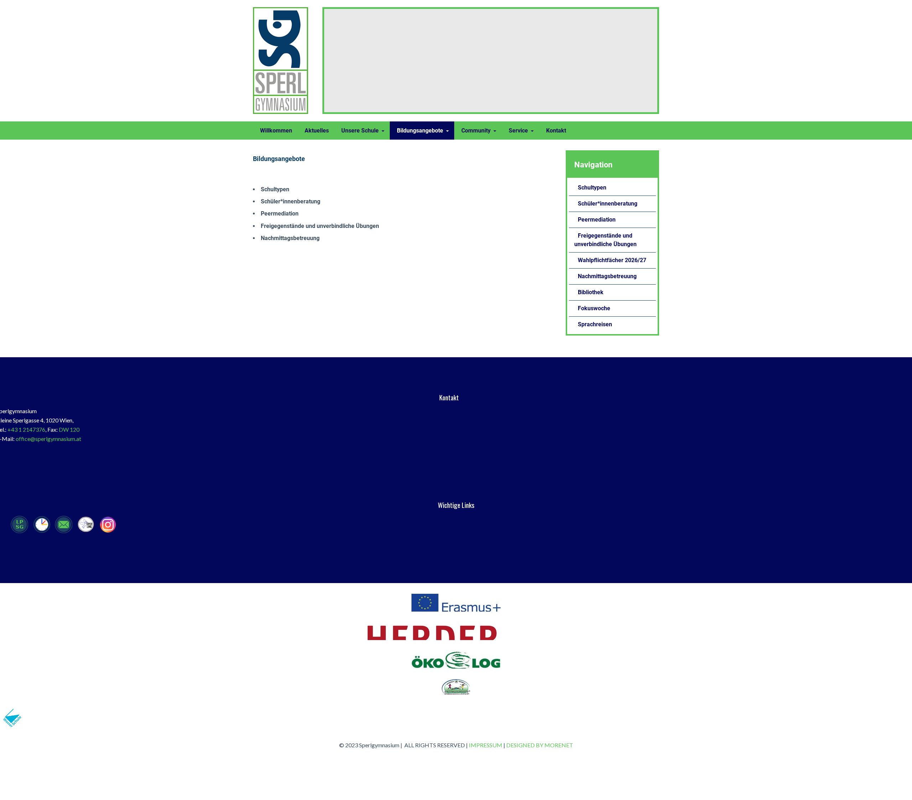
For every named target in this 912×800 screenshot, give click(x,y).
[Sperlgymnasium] (282, 60)
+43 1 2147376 (26, 429)
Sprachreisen (595, 324)
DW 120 (69, 429)
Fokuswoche (594, 308)
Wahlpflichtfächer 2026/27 (612, 260)
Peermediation (280, 213)
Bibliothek (590, 292)
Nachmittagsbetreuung (290, 238)
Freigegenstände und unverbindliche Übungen (320, 226)
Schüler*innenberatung (290, 201)
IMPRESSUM (485, 745)
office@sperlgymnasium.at (48, 438)
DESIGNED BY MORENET (539, 745)
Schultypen (275, 189)
